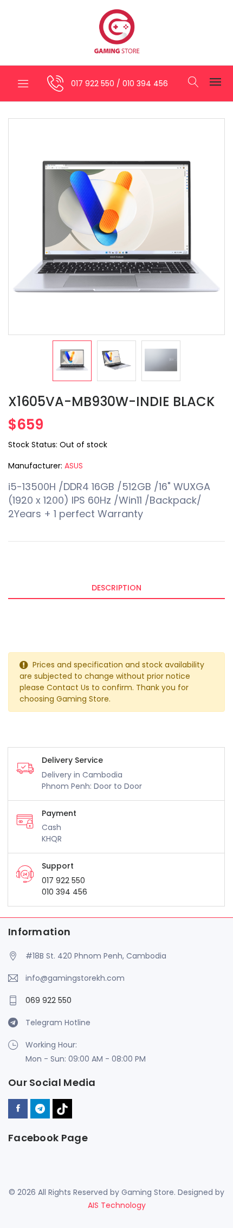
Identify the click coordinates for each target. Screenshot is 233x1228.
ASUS (73, 465)
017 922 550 (93, 83)
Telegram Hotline (57, 1022)
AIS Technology (117, 1205)
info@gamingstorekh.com (75, 978)
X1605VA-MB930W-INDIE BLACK (111, 401)
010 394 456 (145, 83)
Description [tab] (116, 587)
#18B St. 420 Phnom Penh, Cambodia (95, 955)
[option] (72, 360)
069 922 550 (48, 1000)
